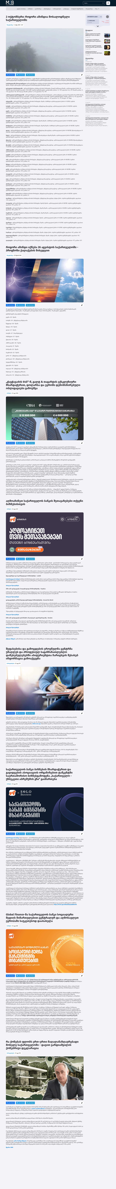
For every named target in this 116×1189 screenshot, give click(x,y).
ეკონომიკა (38, 9)
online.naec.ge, (36, 723)
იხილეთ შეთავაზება (12, 585)
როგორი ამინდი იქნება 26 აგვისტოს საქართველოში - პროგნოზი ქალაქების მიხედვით (95, 64)
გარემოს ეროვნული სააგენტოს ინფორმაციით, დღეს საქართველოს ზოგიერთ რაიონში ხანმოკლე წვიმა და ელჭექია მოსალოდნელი (97, 91)
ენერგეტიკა (47, 9)
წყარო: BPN (9, 1147)
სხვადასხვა (89, 9)
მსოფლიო (89, 30)
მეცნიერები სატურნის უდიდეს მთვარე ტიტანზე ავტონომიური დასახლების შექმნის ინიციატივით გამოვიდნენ (93, 46)
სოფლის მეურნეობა (77, 9)
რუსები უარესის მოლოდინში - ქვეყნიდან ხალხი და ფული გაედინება (93, 34)
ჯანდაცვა (66, 9)
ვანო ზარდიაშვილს (20, 1141)
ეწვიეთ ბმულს (10, 639)
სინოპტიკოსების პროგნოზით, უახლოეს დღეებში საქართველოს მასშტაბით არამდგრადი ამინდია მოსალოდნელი (95, 105)
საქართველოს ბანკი (12, 837)
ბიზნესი (30, 9)
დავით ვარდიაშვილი (38, 1108)
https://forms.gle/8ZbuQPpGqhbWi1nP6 (65, 904)
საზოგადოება (57, 9)
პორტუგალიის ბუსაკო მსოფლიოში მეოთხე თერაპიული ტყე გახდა (93, 52)
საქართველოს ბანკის (13, 579)
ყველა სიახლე (21, 9)
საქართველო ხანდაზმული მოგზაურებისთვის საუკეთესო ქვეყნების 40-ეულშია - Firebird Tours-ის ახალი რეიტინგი (93, 40)
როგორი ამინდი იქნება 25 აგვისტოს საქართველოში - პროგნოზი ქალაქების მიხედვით (95, 78)
